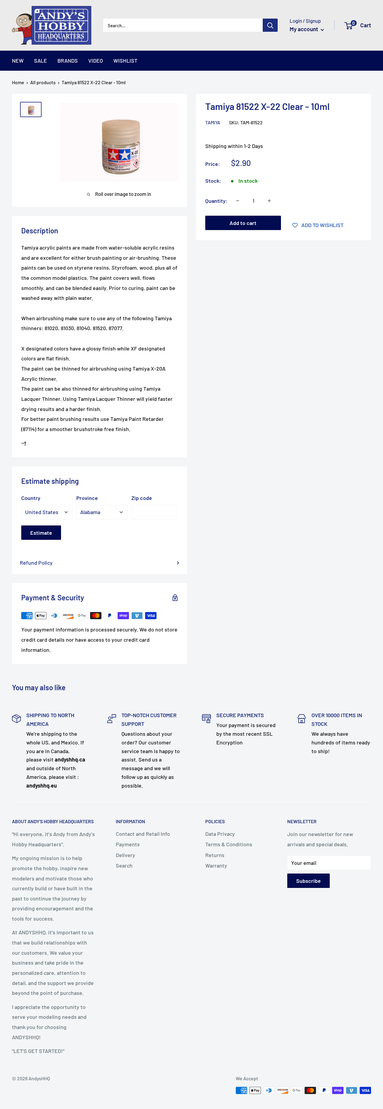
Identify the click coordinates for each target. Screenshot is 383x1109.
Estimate (41, 532)
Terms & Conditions (228, 844)
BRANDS (67, 60)
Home (18, 82)
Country (30, 498)
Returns (214, 855)
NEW (18, 60)
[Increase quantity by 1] (269, 200)
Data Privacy (220, 833)
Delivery (125, 855)
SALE (40, 60)
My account (304, 28)
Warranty (216, 865)
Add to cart (243, 223)
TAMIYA (212, 122)
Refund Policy (36, 562)
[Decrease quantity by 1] (237, 200)
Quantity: (216, 200)
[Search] (270, 25)
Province (87, 498)
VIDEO (95, 60)
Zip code (141, 498)
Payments (128, 844)
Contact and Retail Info (143, 833)
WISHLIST (125, 60)
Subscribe (308, 880)
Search (124, 865)
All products (43, 82)
